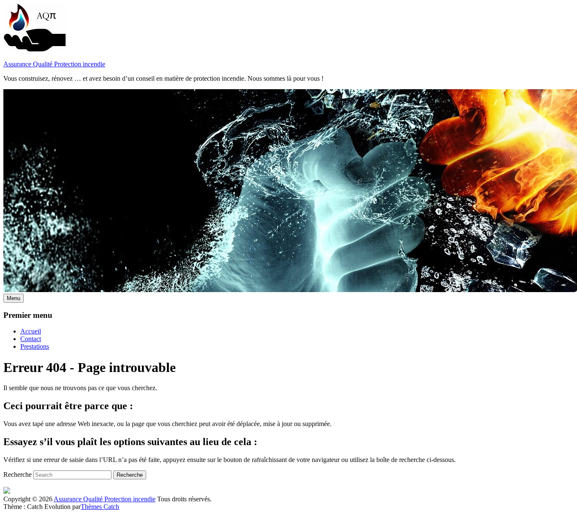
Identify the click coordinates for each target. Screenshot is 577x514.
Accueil (30, 331)
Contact (30, 338)
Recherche (17, 474)
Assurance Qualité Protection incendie (54, 64)
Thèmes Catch (100, 506)
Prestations (34, 346)
